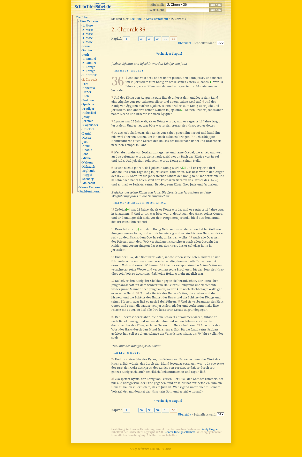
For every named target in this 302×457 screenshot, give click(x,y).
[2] (181, 109)
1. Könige (88, 67)
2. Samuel (89, 62)
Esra (85, 83)
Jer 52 (163, 202)
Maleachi (88, 183)
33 (149, 38)
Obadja (87, 150)
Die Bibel (82, 17)
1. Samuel (89, 58)
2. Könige (88, 71)
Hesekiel (88, 129)
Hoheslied (89, 112)
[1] (210, 81)
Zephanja (88, 170)
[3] (184, 167)
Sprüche (88, 104)
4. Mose (87, 38)
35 (165, 38)
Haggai (87, 174)
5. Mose (87, 42)
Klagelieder (90, 125)
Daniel (86, 133)
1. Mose (87, 25)
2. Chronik (89, 79)
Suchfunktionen (90, 191)
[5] (137, 229)
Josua (86, 46)
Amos (86, 145)
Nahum (87, 162)
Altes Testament (90, 21)
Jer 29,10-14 (133, 352)
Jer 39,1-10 (152, 202)
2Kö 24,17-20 (122, 202)
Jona (85, 154)
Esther (86, 92)
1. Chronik (89, 75)
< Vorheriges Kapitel (168, 53)
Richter (87, 50)
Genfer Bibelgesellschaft (180, 432)
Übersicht (184, 43)
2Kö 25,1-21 (138, 202)
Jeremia (87, 121)
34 (157, 38)
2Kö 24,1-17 (138, 70)
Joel (85, 141)
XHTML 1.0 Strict (160, 448)
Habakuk (88, 166)
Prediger (88, 108)
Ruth (85, 54)
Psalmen (88, 100)
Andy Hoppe (210, 429)
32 (141, 38)
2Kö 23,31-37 (122, 70)
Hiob (85, 96)
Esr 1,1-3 (119, 352)
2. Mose (87, 29)
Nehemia (88, 88)
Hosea (86, 137)
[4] (128, 209)
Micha (86, 158)
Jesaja (86, 117)
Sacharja (88, 179)
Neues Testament (91, 187)
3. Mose (87, 34)
